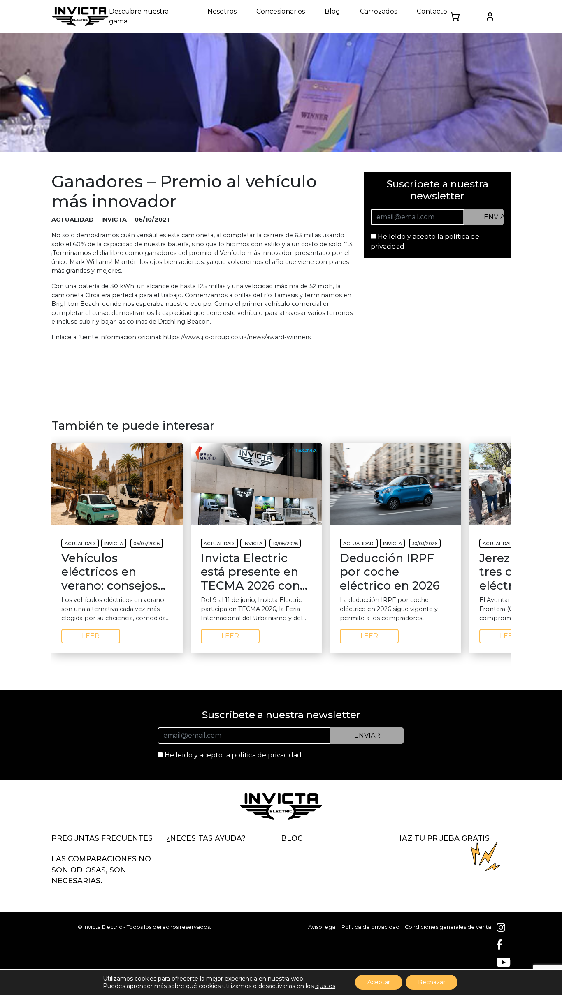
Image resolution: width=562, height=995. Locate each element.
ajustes (325, 986)
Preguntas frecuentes (102, 838)
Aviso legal (322, 927)
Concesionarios (280, 11)
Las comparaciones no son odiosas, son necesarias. (101, 869)
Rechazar (431, 982)
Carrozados (378, 11)
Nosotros (222, 11)
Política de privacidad (370, 927)
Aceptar (378, 982)
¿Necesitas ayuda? (206, 838)
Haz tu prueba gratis (443, 838)
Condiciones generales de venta (448, 927)
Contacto (432, 11)
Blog (332, 11)
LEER (91, 636)
